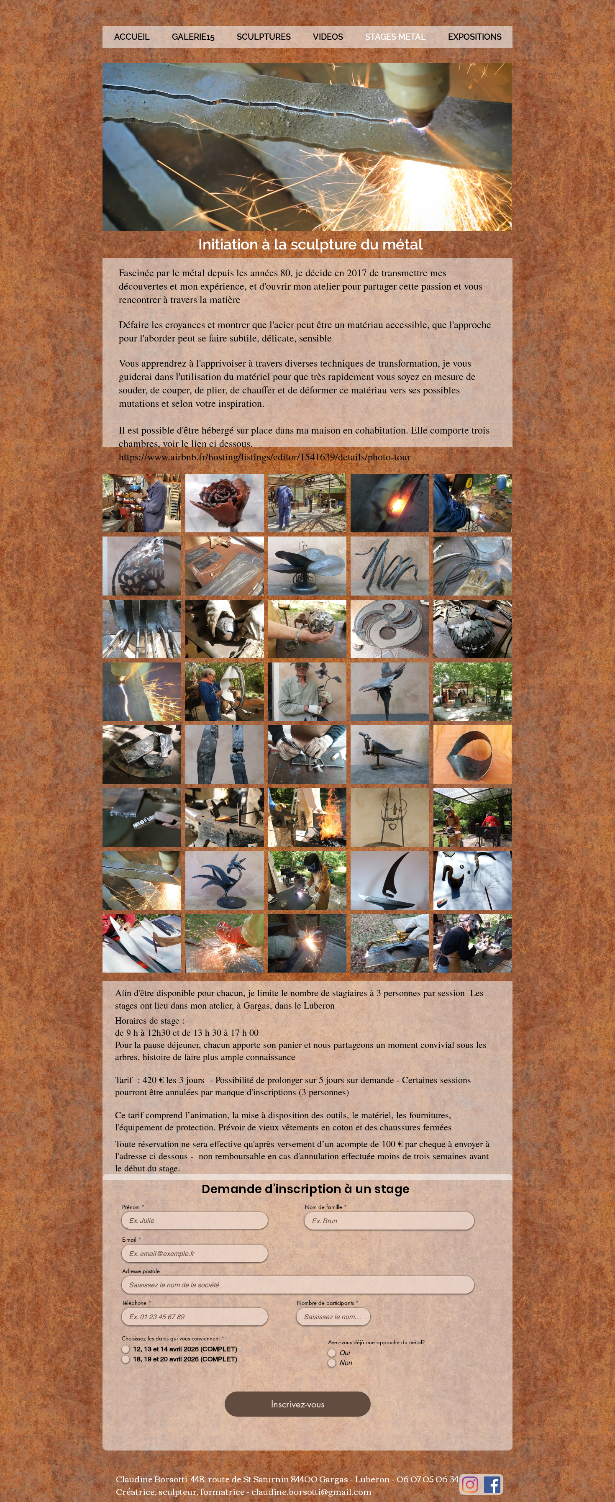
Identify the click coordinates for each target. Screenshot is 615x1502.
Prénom (131, 1207)
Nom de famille (323, 1207)
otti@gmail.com (339, 1491)
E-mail (129, 1240)
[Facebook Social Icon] (492, 1484)
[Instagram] (470, 1484)
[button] (264, 37)
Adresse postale (141, 1271)
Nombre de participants (325, 1303)
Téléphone (134, 1303)
